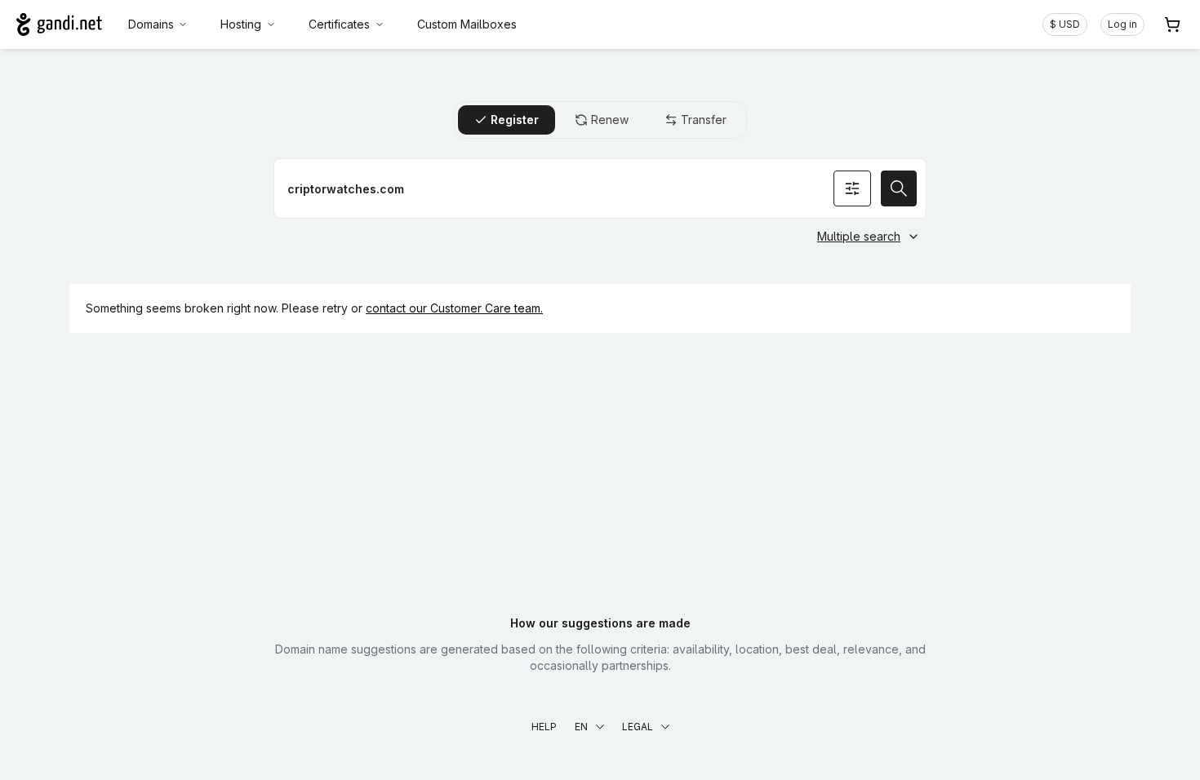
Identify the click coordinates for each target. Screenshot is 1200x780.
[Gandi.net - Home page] (59, 24)
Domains (151, 24)
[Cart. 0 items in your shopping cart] (1172, 24)
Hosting (240, 24)
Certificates (339, 24)
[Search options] (852, 188)
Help (544, 726)
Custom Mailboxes (467, 24)
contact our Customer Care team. (454, 308)
